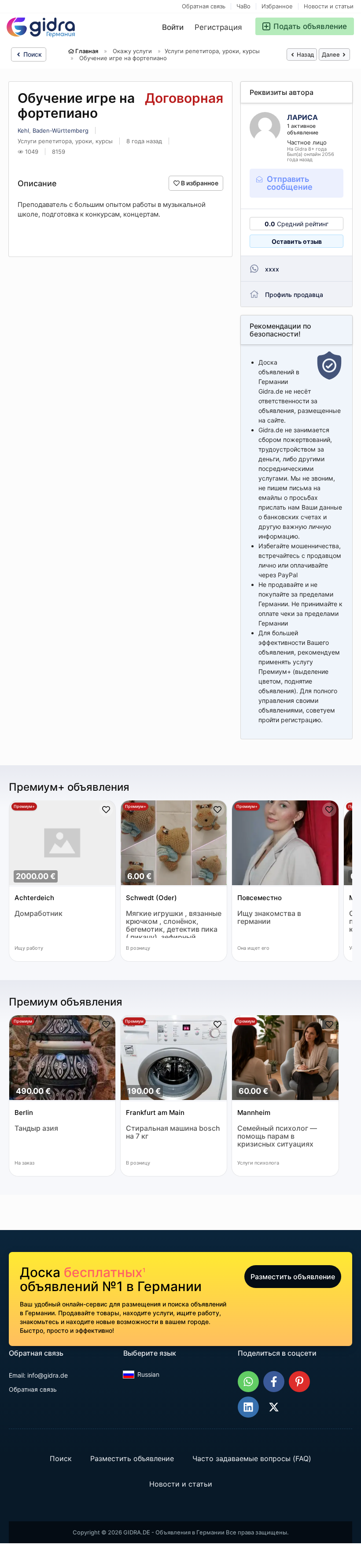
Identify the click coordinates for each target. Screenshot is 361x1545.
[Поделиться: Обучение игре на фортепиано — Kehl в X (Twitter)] (273, 1407)
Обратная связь (203, 6)
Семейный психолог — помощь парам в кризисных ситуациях (277, 1136)
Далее (331, 54)
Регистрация (218, 27)
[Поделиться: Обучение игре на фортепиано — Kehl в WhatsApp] (248, 1381)
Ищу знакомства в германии (269, 917)
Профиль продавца (294, 294)
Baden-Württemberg (60, 130)
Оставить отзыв (297, 241)
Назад (304, 54)
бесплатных (104, 1272)
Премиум (23, 1021)
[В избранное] (106, 810)
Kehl (23, 130)
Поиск (32, 54)
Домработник (39, 913)
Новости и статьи (329, 6)
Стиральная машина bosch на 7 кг (173, 1132)
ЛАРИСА (302, 117)
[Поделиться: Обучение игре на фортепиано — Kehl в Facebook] (273, 1381)
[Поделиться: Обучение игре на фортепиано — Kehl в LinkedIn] (248, 1407)
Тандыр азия (36, 1128)
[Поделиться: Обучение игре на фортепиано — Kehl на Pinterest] (299, 1381)
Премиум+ (24, 806)
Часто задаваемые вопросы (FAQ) (251, 1458)
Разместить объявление (292, 1276)
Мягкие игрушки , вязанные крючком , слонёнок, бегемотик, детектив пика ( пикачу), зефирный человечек (173, 923)
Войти (173, 27)
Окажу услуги (132, 50)
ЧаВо (243, 6)
